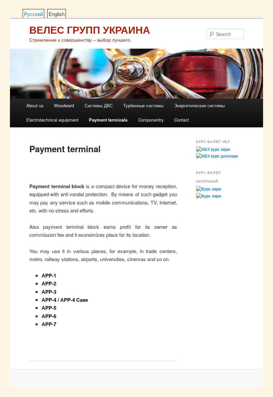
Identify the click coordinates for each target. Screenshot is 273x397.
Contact (181, 120)
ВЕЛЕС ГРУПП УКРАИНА (89, 29)
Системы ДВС (99, 105)
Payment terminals (108, 120)
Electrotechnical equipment (52, 120)
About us (35, 105)
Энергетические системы (199, 105)
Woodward (64, 105)
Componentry (151, 120)
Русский (33, 13)
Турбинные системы (143, 105)
